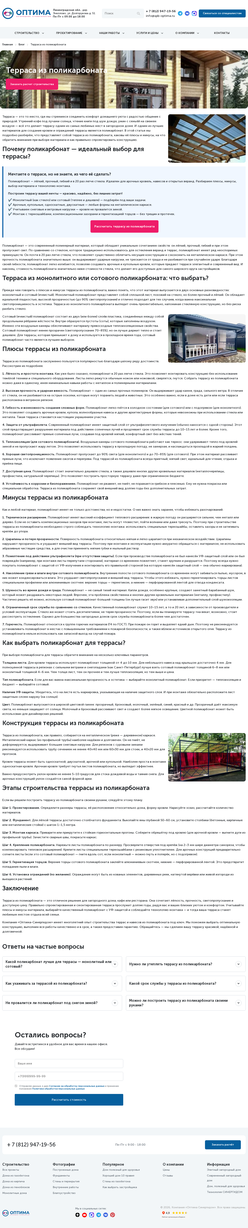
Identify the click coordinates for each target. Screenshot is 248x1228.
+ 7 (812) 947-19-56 (161, 11)
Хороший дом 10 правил (118, 1175)
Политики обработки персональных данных (58, 1088)
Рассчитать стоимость (69, 1099)
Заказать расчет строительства (32, 84)
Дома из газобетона (15, 1175)
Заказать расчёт (223, 1144)
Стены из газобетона (116, 1181)
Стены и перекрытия (66, 1181)
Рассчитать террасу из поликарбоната (124, 226)
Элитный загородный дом (224, 1169)
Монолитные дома (14, 1193)
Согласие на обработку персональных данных (76, 1086)
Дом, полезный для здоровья (226, 1186)
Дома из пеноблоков (16, 1187)
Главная (7, 44)
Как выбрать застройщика (119, 1187)
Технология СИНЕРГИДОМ (224, 1192)
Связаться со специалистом (222, 13)
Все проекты (10, 1169)
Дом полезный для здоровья (121, 1169)
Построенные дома (65, 1169)
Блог (22, 44)
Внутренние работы (66, 1187)
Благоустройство (64, 1193)
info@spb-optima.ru (160, 16)
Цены (166, 1169)
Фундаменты (61, 1175)
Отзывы (168, 1175)
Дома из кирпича (13, 1181)
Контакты (222, 33)
